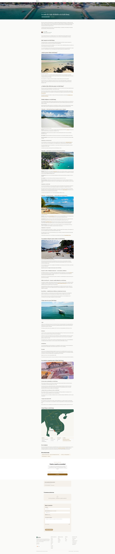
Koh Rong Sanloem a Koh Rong (67, 440)
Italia (65, 538)
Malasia (52, 543)
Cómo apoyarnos (74, 543)
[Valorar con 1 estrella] (45, 484)
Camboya (45, 12)
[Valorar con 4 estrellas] (49, 484)
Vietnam (52, 538)
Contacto (73, 539)
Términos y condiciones (76, 551)
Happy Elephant (65, 189)
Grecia (66, 540)
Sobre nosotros (74, 538)
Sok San (68, 129)
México (59, 538)
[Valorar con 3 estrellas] (48, 484)
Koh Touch (55, 171)
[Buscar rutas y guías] (78, 1)
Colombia (59, 539)
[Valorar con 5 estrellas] (50, 484)
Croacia (66, 539)
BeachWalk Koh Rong (49, 221)
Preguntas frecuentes (74, 540)
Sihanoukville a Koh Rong (66, 439)
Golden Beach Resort (69, 142)
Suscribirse (57, 474)
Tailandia (52, 539)
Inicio (42, 12)
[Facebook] (38, 544)
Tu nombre (46, 507)
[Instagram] (37, 544)
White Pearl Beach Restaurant (62, 283)
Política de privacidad (71, 551)
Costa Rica (59, 540)
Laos (51, 544)
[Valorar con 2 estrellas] (46, 484)
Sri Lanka (52, 545)
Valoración (47, 514)
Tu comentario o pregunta (48, 517)
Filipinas (52, 540)
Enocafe (70, 272)
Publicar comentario (49, 529)
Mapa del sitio (74, 544)
